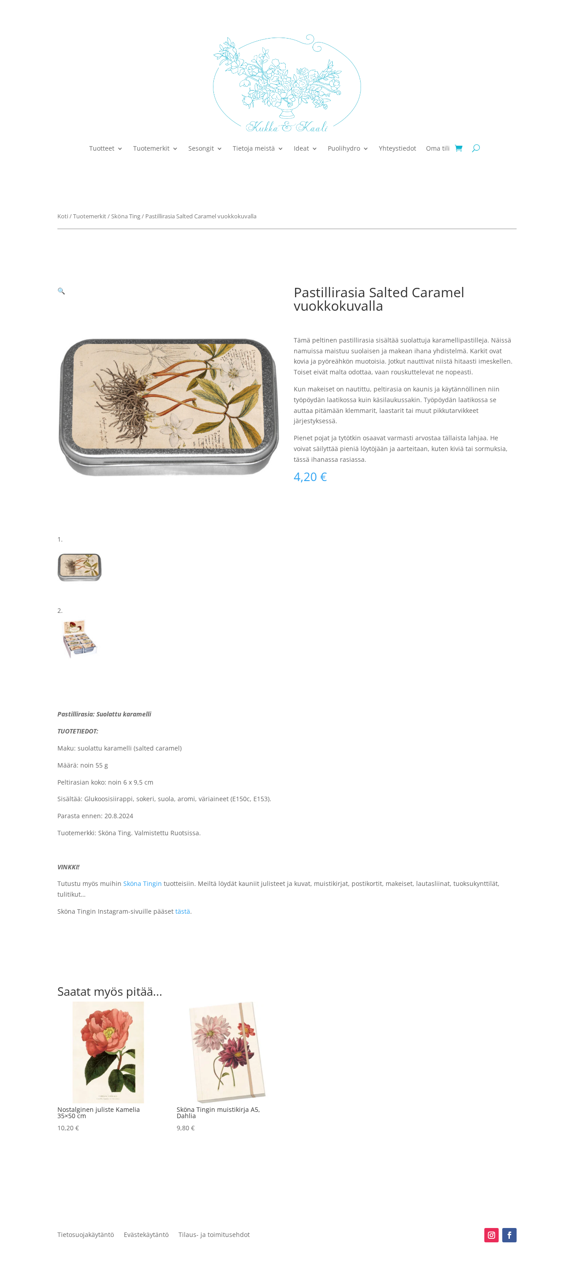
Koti (62, 216)
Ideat (301, 148)
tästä (182, 911)
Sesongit (201, 148)
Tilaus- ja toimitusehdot (214, 1235)
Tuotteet (101, 148)
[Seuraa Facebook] (509, 1235)
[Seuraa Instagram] (491, 1235)
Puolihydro (344, 148)
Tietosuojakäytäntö (85, 1235)
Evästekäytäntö (146, 1235)
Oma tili (438, 148)
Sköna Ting (125, 216)
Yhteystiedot (397, 148)
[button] (61, 290)
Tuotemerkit (151, 148)
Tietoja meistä (254, 148)
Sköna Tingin (142, 883)
